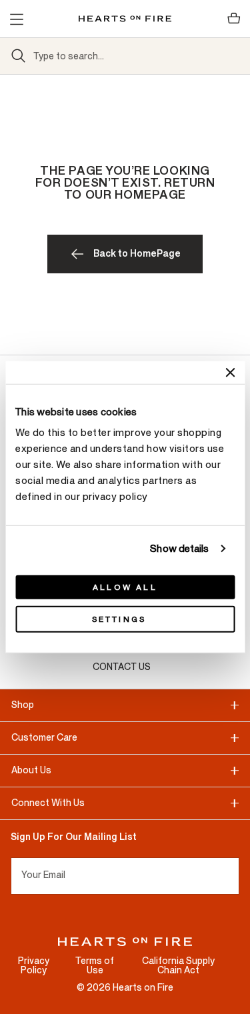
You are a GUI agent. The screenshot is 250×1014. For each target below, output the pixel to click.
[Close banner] (230, 372)
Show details (179, 548)
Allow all (125, 587)
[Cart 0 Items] (234, 19)
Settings (119, 619)
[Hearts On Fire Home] (125, 18)
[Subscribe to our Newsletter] (233, 876)
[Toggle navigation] (16, 19)
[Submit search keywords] (19, 56)
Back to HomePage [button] (137, 253)
